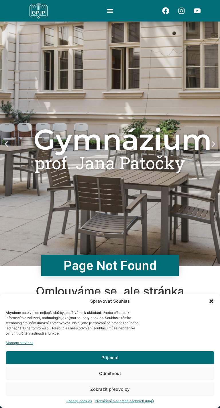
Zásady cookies (79, 401)
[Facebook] (166, 11)
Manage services (19, 343)
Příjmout (110, 357)
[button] (211, 301)
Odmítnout (110, 373)
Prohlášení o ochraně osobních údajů (124, 401)
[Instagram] (181, 11)
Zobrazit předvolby (110, 389)
